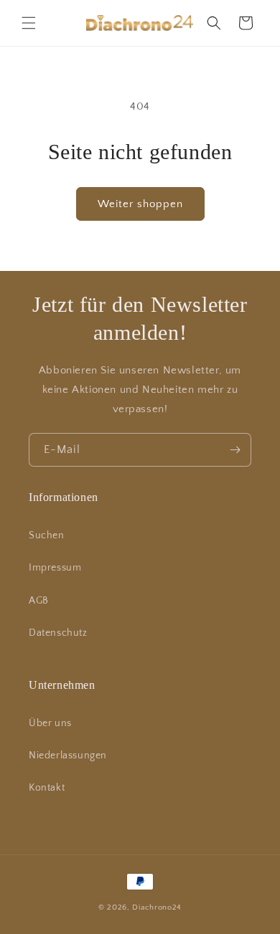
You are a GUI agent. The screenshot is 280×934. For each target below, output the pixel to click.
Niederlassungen (68, 755)
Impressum (55, 567)
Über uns (50, 723)
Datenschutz (58, 633)
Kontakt (47, 788)
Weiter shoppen (140, 204)
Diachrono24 (157, 907)
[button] (29, 23)
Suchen (47, 535)
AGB (39, 600)
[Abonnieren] (235, 450)
